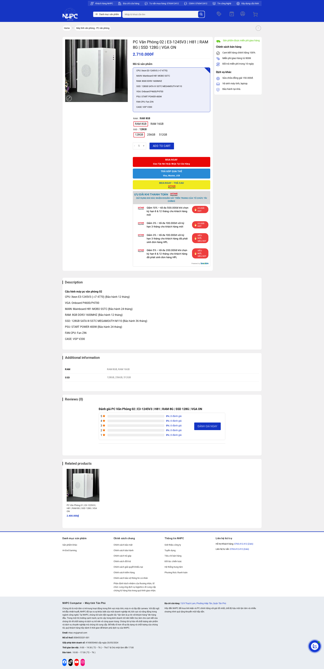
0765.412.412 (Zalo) (243, 544)
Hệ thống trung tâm (174, 567)
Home (67, 28)
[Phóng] (69, 98)
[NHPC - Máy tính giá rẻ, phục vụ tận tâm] (76, 14)
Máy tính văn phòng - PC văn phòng (92, 28)
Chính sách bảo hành (123, 550)
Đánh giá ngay (207, 426)
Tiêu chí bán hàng (173, 556)
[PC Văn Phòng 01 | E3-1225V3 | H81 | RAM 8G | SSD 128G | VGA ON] (83, 485)
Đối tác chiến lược (173, 561)
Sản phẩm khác (69, 545)
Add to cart (162, 146)
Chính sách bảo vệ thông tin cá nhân (131, 578)
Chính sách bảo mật (123, 545)
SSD (135, 129)
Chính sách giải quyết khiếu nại (128, 567)
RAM (135, 118)
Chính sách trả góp (122, 556)
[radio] (140, 123)
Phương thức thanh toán (176, 572)
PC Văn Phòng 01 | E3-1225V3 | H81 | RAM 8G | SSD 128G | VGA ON (82, 508)
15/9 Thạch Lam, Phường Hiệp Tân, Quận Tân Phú (203, 603)
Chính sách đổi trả (122, 561)
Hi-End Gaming (69, 550)
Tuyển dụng (170, 550)
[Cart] (255, 14)
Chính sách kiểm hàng (124, 572)
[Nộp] (201, 14)
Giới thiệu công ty (173, 545)
